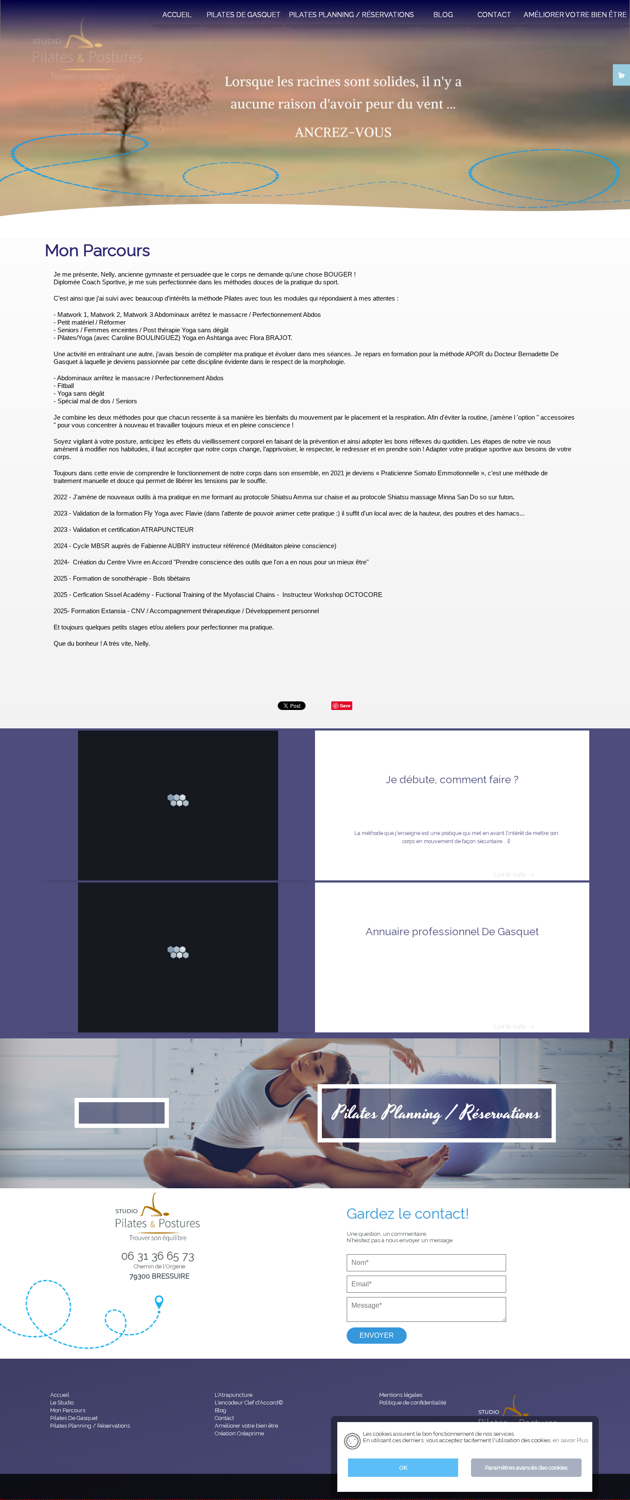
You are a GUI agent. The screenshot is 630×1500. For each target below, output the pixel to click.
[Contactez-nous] (621, 72)
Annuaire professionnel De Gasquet (452, 931)
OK (403, 1467)
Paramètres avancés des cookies (526, 1467)
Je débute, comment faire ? (452, 779)
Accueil (22, 211)
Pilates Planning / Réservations (437, 1113)
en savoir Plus (570, 1440)
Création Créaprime (239, 1433)
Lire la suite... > (514, 874)
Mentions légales (400, 1395)
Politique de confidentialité (412, 1402)
